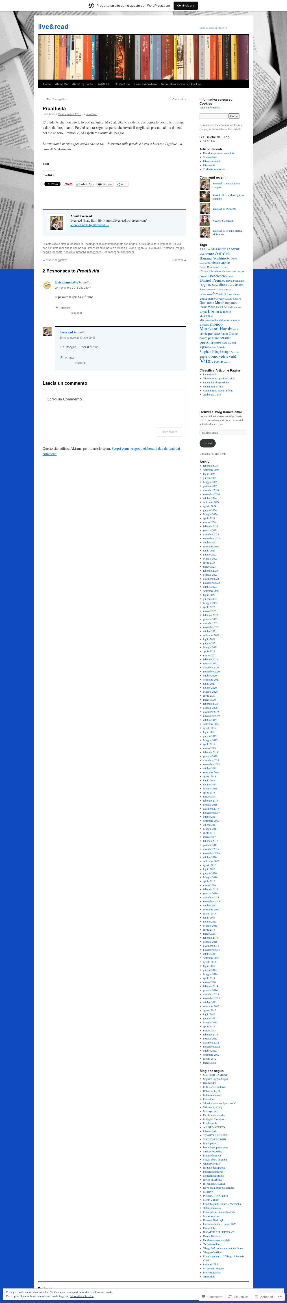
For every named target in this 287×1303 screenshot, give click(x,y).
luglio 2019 (209, 732)
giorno (211, 298)
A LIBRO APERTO (214, 1127)
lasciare (237, 307)
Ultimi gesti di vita (213, 386)
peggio (47, 252)
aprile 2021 (209, 651)
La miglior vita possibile (216, 382)
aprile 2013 (209, 1026)
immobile (166, 244)
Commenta (170, 432)
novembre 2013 (211, 998)
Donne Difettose (212, 1236)
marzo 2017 (209, 836)
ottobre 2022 (210, 586)
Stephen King (210, 351)
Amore (222, 253)
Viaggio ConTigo (212, 1252)
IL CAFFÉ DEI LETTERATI (219, 1232)
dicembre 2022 (211, 578)
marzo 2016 (209, 885)
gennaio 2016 (210, 893)
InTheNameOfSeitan (214, 1183)
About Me (61, 84)
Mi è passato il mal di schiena (216, 320)
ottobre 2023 (210, 542)
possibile (69, 252)
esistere (218, 289)
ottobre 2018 (210, 768)
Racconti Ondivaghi (213, 1220)
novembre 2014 (211, 949)
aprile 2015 (209, 929)
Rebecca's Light (211, 1091)
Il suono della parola (214, 1167)
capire (225, 262)
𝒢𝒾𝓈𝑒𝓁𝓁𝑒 (216, 220)
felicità (222, 294)
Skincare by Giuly (212, 1107)
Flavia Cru (208, 1099)
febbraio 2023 (210, 570)
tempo (226, 351)
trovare (236, 352)
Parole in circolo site (214, 1115)
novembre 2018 (211, 764)
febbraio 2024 (210, 526)
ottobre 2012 (210, 1050)
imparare (231, 302)
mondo (216, 324)
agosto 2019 (209, 728)
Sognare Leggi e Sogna (215, 1078)
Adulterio (205, 249)
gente (203, 298)
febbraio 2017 (210, 841)
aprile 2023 (209, 562)
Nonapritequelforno (213, 1175)
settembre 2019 (211, 724)
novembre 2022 (211, 582)
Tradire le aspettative (214, 169)
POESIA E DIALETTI (215, 1195)
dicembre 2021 (211, 623)
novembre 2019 (211, 715)
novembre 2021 (211, 627)
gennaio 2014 (210, 990)
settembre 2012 (211, 1054)
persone (207, 342)
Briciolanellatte (66, 282)
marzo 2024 (209, 522)
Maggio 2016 (210, 877)
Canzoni (179, 99)
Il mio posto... (210, 1143)
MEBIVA (208, 1191)
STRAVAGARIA (212, 1151)
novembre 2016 (211, 853)
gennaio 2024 (210, 530)
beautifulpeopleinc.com (215, 1147)
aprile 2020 (209, 695)
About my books (82, 84)
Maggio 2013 (210, 1022)
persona (225, 337)
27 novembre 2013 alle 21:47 (73, 287)
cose (211, 275)
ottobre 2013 (210, 1002)
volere (227, 362)
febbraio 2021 (210, 659)
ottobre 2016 (210, 857)
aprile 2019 (209, 744)
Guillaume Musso (212, 302)
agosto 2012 (209, 1058)
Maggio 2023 (210, 558)
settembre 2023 (211, 546)
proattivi (81, 252)
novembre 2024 (211, 494)
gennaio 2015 (210, 941)
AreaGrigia (209, 1276)
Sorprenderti (209, 157)
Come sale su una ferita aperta (219, 1212)
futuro (236, 294)
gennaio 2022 (210, 619)
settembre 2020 (211, 679)
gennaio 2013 (210, 1038)
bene (234, 258)
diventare (230, 285)
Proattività (54, 108)
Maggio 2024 (210, 514)
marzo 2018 (209, 796)
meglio (180, 248)
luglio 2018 (209, 780)
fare (156, 244)
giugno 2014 (210, 970)
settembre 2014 (211, 957)
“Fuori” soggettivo (55, 99)
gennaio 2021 (210, 663)
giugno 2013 (210, 1018)
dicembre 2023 (211, 534)
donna (203, 289)
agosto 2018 (209, 776)
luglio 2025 (209, 473)
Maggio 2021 (210, 647)
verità (233, 356)
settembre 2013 (211, 1006)
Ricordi (232, 342)
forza (229, 294)
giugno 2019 (210, 736)
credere (220, 275)
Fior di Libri (209, 1228)
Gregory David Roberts (228, 298)
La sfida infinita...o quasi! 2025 (219, 1224)
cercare (223, 267)
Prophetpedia (210, 1123)
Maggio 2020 (210, 691)
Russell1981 (219, 195)
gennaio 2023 (210, 574)
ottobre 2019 (210, 720)
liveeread (91, 114)
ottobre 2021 (210, 631)
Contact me (122, 84)
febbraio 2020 (210, 703)
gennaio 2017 (210, 845)
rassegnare (94, 252)
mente (227, 311)
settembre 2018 (211, 772)
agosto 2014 (209, 962)
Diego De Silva (209, 285)
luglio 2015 (209, 917)
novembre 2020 (211, 671)
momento (204, 324)
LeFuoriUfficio (211, 1264)
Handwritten (209, 1083)
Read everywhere (145, 84)
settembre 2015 (211, 909)
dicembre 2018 (211, 760)
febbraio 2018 (210, 800)
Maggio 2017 (210, 828)
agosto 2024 (209, 506)
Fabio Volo (206, 294)
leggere (203, 311)
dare (150, 244)
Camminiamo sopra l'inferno (218, 390)
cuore (229, 276)
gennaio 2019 (210, 756)
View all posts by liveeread (89, 225)
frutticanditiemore (212, 1095)
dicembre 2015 (211, 897)
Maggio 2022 (210, 603)
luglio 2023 (209, 550)
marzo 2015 (209, 933)
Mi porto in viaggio (213, 1268)
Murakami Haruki (216, 329)
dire (222, 284)
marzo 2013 (209, 1030)
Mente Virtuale (211, 1199)
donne (210, 289)
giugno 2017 (210, 824)
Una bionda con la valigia (216, 1240)
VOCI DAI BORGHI (214, 1139)
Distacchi (231, 208)
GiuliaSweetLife (211, 1163)
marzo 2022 (209, 611)
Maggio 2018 (210, 788)
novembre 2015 (211, 901)
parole (203, 333)
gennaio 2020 (210, 707)
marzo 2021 (209, 655)
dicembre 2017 (211, 808)
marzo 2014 (209, 982)
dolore (239, 284)
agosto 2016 (209, 865)
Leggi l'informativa (210, 107)
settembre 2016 (211, 861)
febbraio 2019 (210, 752)
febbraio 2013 (210, 1034)
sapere (204, 347)
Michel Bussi (206, 316)
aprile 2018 (209, 792)
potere (217, 342)
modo (236, 320)
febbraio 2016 (210, 889)
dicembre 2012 (211, 1042)
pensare (57, 252)
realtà (224, 342)
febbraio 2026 (210, 465)
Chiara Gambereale (213, 271)
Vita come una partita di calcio (219, 378)
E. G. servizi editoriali (214, 1087)
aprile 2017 (209, 832)
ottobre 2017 (210, 816)
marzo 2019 (209, 748)
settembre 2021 (211, 635)
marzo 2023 (209, 566)
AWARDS (104, 84)
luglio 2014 (209, 966)
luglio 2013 (209, 1014)
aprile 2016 (209, 881)
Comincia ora (185, 5)
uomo (213, 356)
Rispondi (76, 312)
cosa (203, 276)
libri (212, 311)
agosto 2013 (209, 1010)
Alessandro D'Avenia (225, 248)
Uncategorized (93, 244)
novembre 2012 (211, 1046)
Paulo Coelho (229, 333)
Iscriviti (208, 443)
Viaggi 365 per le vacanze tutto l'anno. (223, 1248)
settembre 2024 (211, 502)
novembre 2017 (211, 812)
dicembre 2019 (211, 711)
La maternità (209, 374)
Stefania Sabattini (217, 347)
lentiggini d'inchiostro (214, 1119)
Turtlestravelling (211, 1244)
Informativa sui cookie (81, 1296)
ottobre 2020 (210, 675)
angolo (133, 244)
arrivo (142, 244)
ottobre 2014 (210, 953)
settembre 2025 (211, 469)
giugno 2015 (210, 921)
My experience (211, 1111)
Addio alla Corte (212, 394)
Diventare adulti (211, 161)
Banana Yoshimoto (215, 258)
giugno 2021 (210, 643)
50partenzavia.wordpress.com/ (219, 1103)
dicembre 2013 (211, 994)
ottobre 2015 (210, 905)
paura (203, 337)
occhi (235, 329)
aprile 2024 (209, 518)
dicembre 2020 (211, 667)
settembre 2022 (211, 590)
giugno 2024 (210, 510)
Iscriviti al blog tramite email (221, 412)
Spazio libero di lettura (215, 1159)
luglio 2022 (209, 594)
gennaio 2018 (210, 804)
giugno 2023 (210, 554)
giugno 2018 (210, 784)
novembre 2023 (211, 538)
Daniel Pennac (212, 280)
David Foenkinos (235, 280)
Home (47, 84)
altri (202, 254)
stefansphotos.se (212, 1208)
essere (228, 289)
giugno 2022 (210, 599)
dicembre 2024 (211, 490)
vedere (223, 356)
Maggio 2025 (210, 482)
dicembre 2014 (211, 945)
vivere (217, 361)
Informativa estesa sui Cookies (181, 84)
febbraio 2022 (210, 615)
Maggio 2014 (210, 974)
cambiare (213, 262)
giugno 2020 (210, 687)
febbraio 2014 (210, 986)
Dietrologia (209, 165)
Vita (205, 360)
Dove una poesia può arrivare (218, 1187)
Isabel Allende (224, 307)
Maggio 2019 (210, 740)
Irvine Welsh (207, 307)
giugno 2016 (210, 873)
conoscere (231, 271)
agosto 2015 (209, 913)
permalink (128, 252)
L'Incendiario (210, 1131)
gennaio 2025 (210, 486)
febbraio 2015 (210, 937)
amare (209, 253)
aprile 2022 (209, 607)
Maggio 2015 (210, 925)
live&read (53, 26)
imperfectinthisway (213, 1171)
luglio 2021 (209, 639)
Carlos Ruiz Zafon (209, 267)
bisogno (203, 262)
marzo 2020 (209, 699)
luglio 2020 (209, 683)
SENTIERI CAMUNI (215, 1074)
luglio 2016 (209, 869)
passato (214, 333)
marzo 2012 (209, 1062)
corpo (240, 271)
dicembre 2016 (211, 849)
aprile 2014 (209, 978)
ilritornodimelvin (212, 1155)
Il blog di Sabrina (212, 1179)
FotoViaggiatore (211, 1272)
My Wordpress (211, 1216)
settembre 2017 (211, 820)
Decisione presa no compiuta (218, 153)
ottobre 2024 (210, 498)
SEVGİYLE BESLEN (215, 1135)
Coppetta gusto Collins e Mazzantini (222, 1204)
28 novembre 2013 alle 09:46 (78, 337)
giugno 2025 (210, 478)
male (219, 311)
